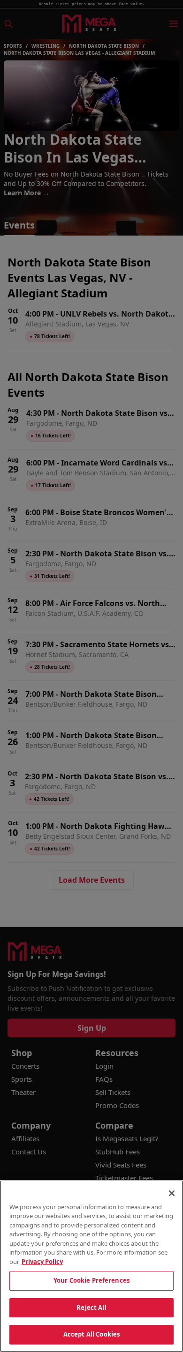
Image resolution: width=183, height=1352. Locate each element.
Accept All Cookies (91, 1334)
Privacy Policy (42, 1261)
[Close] (171, 1193)
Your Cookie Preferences (91, 1280)
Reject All (91, 1307)
